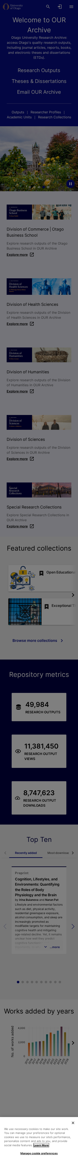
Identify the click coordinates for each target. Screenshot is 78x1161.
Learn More (41, 1145)
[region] (39, 1139)
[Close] (73, 1122)
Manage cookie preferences (39, 1153)
